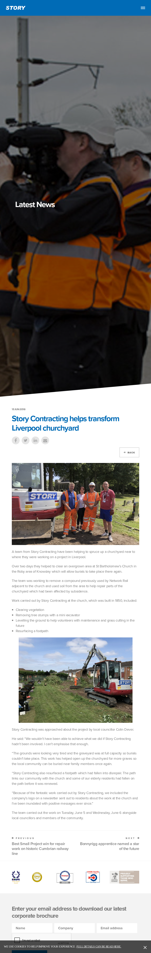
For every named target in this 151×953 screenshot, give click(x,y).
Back (131, 452)
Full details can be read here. (98, 946)
